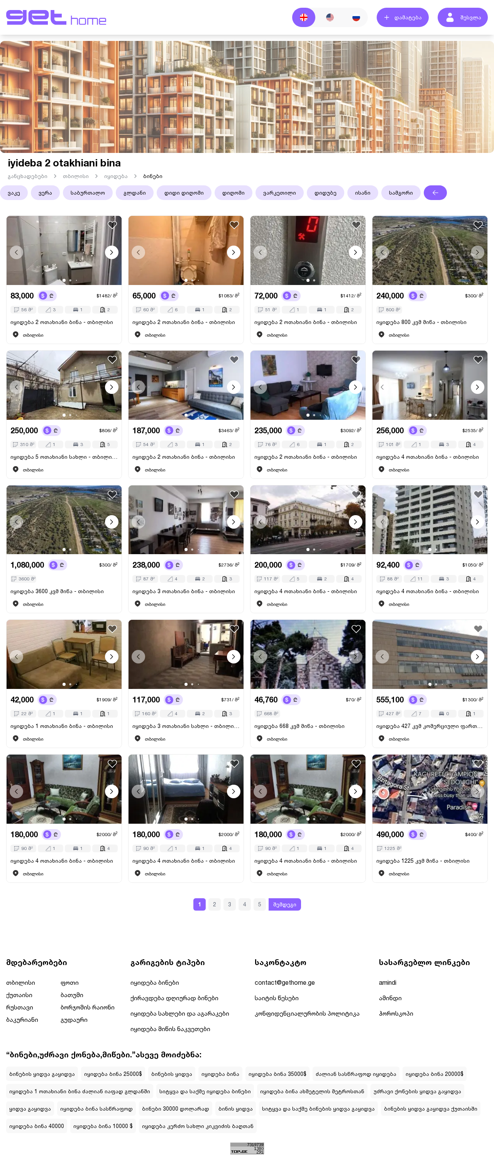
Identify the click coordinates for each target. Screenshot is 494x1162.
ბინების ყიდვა (171, 1073)
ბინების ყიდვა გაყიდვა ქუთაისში (430, 1108)
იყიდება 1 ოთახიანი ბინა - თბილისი (61, 726)
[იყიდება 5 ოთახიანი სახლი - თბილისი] (64, 385)
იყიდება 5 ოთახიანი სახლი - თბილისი (64, 456)
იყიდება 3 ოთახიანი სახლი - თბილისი (186, 726)
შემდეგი (284, 904)
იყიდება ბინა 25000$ (113, 1073)
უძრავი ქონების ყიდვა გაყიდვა (417, 1091)
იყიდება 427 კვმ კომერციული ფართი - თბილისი (430, 726)
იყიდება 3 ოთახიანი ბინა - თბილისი (183, 591)
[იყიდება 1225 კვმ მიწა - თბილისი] (429, 789)
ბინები (152, 176)
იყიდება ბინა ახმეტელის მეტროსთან (312, 1091)
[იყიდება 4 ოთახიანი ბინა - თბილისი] (429, 385)
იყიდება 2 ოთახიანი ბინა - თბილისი (61, 322)
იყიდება (116, 176)
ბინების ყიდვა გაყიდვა (42, 1073)
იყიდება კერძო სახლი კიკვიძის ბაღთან (198, 1126)
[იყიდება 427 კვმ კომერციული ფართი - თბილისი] (429, 654)
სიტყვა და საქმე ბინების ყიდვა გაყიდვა (318, 1108)
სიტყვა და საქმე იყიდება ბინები (205, 1091)
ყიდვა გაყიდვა (30, 1108)
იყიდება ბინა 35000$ (277, 1073)
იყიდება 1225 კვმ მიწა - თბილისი (423, 860)
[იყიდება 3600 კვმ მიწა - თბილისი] (64, 520)
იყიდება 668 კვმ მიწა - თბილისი (299, 726)
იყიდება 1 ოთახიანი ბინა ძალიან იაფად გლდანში (79, 1091)
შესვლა (470, 17)
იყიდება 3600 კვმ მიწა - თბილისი (57, 591)
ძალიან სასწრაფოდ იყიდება (356, 1073)
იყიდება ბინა (220, 1073)
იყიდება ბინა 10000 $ (103, 1126)
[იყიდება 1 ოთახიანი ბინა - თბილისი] (64, 654)
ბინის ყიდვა (235, 1108)
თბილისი (76, 176)
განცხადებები (27, 176)
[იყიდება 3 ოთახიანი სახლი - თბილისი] (186, 654)
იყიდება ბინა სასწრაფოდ (96, 1108)
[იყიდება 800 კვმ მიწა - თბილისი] (429, 250)
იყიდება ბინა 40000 (36, 1126)
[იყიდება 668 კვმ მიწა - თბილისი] (307, 654)
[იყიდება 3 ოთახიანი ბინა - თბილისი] (186, 520)
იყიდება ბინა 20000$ (435, 1073)
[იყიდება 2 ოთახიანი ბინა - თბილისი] (64, 250)
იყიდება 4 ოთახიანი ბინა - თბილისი (427, 456)
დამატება (408, 17)
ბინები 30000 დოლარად (175, 1108)
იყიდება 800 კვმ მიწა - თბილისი (421, 322)
